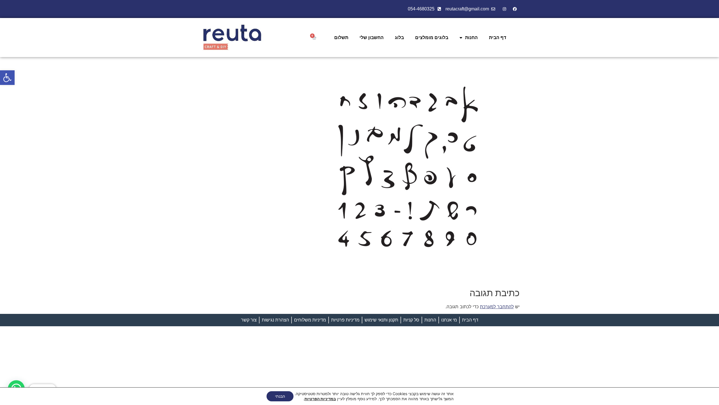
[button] (7, 77)
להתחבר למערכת (497, 306)
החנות (471, 37)
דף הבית (497, 37)
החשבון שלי (372, 37)
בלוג (399, 37)
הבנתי (280, 396)
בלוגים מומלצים (431, 37)
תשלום (341, 37)
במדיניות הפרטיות (320, 398)
